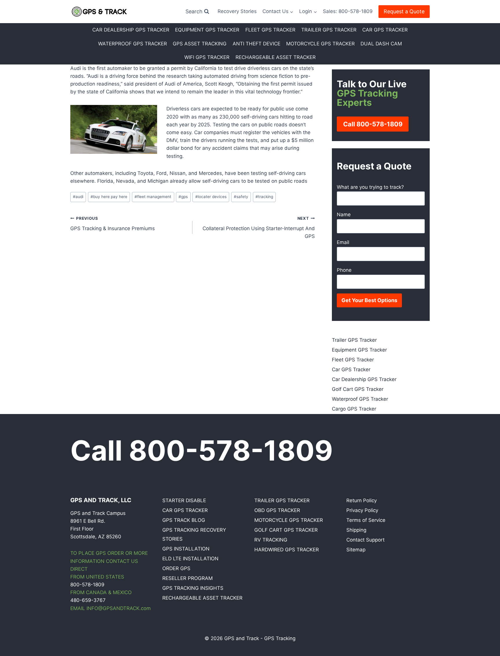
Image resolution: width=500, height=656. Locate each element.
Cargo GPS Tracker (354, 409)
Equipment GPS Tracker (359, 350)
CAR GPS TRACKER (385, 30)
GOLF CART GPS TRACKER (286, 530)
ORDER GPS (176, 568)
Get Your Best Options (369, 300)
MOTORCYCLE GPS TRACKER (320, 44)
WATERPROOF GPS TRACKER (132, 44)
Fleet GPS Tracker (353, 360)
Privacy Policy (362, 510)
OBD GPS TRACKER (277, 510)
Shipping (356, 530)
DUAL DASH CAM (381, 44)
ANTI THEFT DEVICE (256, 44)
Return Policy (361, 500)
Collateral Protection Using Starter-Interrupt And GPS (259, 227)
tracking (264, 196)
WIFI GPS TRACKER (206, 57)
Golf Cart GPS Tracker (357, 389)
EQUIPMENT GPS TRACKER (207, 30)
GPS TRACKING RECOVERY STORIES (194, 534)
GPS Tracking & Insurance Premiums (112, 223)
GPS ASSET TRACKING (200, 44)
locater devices (211, 196)
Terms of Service (365, 520)
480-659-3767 (88, 600)
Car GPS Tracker (351, 369)
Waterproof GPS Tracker (360, 399)
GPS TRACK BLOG (183, 520)
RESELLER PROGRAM (187, 578)
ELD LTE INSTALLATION (190, 558)
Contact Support (365, 540)
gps (183, 196)
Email (343, 242)
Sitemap (355, 549)
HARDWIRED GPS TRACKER (286, 549)
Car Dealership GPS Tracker (364, 379)
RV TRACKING (270, 540)
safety (241, 196)
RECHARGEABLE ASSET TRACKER (276, 57)
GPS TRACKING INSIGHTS (192, 588)
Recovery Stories (237, 11)
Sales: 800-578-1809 (348, 11)
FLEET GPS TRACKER (270, 30)
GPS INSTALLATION (185, 549)
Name (344, 214)
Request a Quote (404, 11)
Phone (344, 270)
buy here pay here (109, 196)
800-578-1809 (87, 584)
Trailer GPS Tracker (354, 340)
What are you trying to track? (370, 187)
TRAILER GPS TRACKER (328, 30)
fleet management (153, 196)
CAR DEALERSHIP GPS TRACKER (130, 30)
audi (78, 196)
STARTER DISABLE (184, 500)
